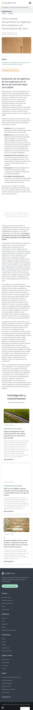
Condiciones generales (7, 680)
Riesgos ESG (4, 624)
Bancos (3, 606)
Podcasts (4, 642)
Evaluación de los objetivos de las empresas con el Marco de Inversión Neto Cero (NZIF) (16, 63)
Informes (4, 645)
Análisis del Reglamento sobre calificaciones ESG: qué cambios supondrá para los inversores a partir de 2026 (14, 435)
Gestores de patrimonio (7, 603)
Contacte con (6, 697)
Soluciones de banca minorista (9, 630)
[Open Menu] (30, 2)
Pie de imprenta (5, 692)
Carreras (4, 668)
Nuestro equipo (5, 662)
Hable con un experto (9, 586)
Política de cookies (6, 686)
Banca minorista (5, 609)
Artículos (11, 13)
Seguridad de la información (8, 689)
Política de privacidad (7, 683)
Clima (4, 13)
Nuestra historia (5, 659)
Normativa (4, 618)
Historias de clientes (6, 651)
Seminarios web (5, 648)
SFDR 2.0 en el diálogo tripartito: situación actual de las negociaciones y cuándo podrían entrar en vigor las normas (16, 492)
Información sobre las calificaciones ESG (11, 677)
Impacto (4, 627)
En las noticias (5, 665)
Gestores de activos (6, 597)
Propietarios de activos (7, 600)
